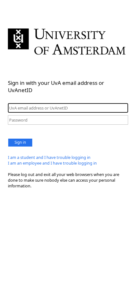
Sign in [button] (20, 142)
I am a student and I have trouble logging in (49, 157)
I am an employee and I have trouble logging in (52, 163)
